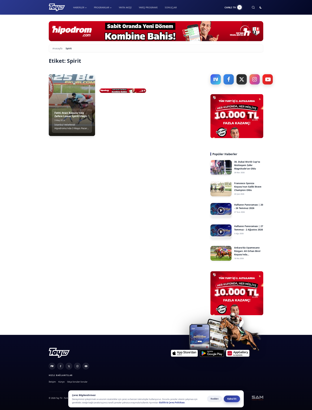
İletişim (52, 381)
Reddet (215, 398)
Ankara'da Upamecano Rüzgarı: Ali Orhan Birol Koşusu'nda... (247, 251)
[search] (253, 7)
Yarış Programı (148, 7)
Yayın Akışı (125, 7)
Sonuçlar (171, 7)
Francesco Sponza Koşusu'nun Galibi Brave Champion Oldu (247, 187)
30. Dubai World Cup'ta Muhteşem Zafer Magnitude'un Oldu (247, 165)
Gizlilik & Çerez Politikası (172, 402)
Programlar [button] (101, 7)
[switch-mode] (260, 7)
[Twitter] (241, 79)
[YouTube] (267, 79)
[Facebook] (228, 79)
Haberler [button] (78, 7)
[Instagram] (254, 79)
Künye (61, 381)
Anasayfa (57, 48)
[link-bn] (156, 31)
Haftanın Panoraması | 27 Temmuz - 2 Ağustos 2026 (248, 228)
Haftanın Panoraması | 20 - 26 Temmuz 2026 (248, 206)
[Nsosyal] (215, 79)
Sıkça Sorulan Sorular (77, 381)
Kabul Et (231, 398)
